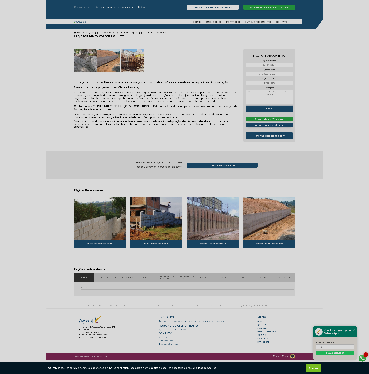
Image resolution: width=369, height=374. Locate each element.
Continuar (313, 368)
